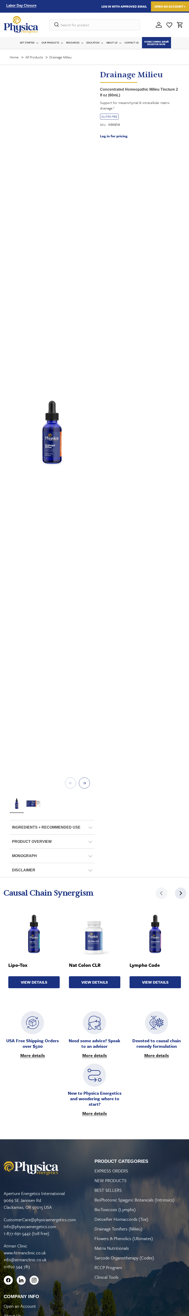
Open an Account (20, 1306)
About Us (112, 42)
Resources (73, 42)
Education (92, 42)
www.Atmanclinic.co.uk (25, 1253)
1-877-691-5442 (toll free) (26, 1233)
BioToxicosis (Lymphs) (115, 1209)
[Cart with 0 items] (180, 25)
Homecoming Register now (156, 42)
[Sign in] (159, 25)
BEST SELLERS (108, 1190)
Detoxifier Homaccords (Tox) (121, 1219)
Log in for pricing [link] (113, 135)
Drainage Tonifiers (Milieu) (118, 1229)
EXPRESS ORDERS (111, 1171)
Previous (70, 783)
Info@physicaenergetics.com (30, 1226)
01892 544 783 (17, 1266)
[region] (49, 6)
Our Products (50, 42)
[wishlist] (169, 25)
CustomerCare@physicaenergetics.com (40, 1219)
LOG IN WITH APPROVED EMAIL (124, 6)
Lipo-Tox (17, 965)
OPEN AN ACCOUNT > (170, 6)
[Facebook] (8, 1280)
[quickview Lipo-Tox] (34, 933)
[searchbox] (94, 24)
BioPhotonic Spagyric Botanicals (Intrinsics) (134, 1200)
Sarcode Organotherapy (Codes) (124, 1258)
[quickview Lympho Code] (155, 933)
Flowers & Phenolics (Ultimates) (123, 1238)
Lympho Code (145, 965)
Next (84, 783)
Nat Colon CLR (85, 965)
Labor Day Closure (21, 5)
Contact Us (131, 42)
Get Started (27, 42)
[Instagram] (34, 1280)
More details (32, 1055)
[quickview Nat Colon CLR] (94, 933)
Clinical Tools (106, 1277)
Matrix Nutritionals (111, 1248)
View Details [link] (34, 982)
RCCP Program (108, 1267)
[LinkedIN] (21, 1280)
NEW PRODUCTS (110, 1180)
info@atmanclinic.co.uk (25, 1259)
